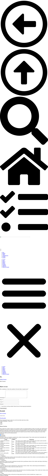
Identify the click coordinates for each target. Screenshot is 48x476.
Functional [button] (2, 454)
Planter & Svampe (5, 267)
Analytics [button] (2, 463)
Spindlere (4, 264)
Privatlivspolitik (3, 418)
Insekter (3, 259)
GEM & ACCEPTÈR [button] (4, 475)
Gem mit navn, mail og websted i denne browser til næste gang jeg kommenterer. (16, 406)
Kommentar (2, 397)
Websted (1, 404)
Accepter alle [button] (10, 421)
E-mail (1, 401)
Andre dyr (4, 266)
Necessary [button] (2, 433)
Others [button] (1, 472)
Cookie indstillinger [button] (3, 421)
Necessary (3, 435)
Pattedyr (3, 261)
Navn (1, 399)
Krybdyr (4, 263)
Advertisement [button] (2, 467)
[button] (24, 317)
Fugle (3, 260)
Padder (3, 262)
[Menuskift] (0, 250)
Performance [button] (2, 459)
